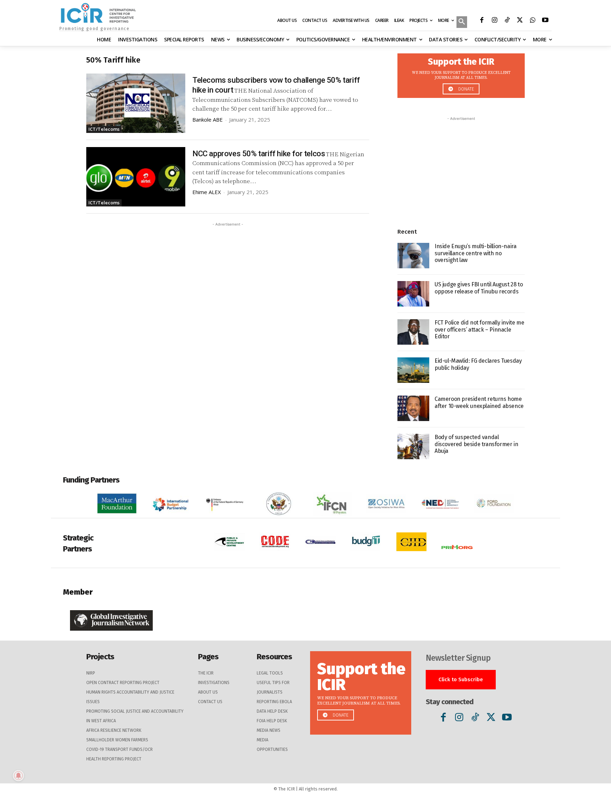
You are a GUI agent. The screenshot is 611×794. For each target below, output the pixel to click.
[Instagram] (494, 20)
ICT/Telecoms (104, 129)
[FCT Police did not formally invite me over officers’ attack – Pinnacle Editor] (413, 332)
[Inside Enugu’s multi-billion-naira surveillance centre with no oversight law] (413, 255)
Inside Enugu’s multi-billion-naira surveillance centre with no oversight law (475, 253)
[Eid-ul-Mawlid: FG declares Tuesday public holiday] (413, 370)
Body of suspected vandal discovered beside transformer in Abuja (476, 444)
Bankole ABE (207, 119)
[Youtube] (545, 20)
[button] (461, 22)
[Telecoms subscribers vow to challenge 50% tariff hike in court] (135, 103)
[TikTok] (507, 20)
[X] (519, 20)
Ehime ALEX (206, 191)
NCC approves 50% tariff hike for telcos (258, 153)
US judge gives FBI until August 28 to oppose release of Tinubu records (479, 287)
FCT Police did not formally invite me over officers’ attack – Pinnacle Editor (479, 329)
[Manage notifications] (18, 775)
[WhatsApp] (532, 20)
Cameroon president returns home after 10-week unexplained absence (479, 402)
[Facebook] (481, 20)
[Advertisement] (227, 277)
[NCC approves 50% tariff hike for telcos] (135, 176)
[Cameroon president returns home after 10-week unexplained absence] (413, 408)
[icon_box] (461, 74)
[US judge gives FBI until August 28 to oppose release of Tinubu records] (413, 293)
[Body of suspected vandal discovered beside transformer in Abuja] (413, 446)
